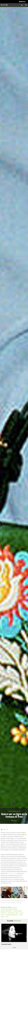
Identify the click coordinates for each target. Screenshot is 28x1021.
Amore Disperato (12, 873)
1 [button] (12, 947)
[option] (14, 935)
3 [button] (15, 947)
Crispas (15, 820)
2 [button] (14, 947)
